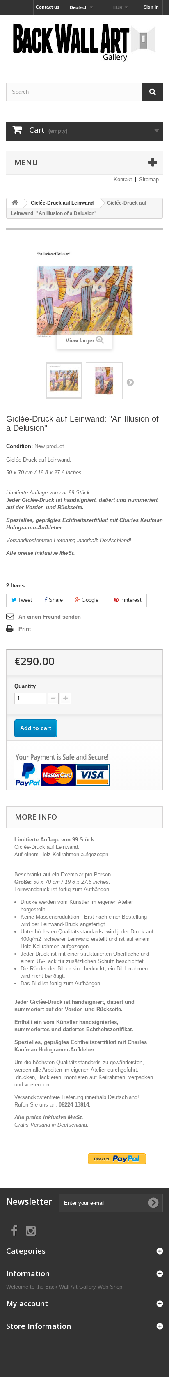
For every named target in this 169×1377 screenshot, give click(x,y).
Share (55, 600)
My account (27, 1303)
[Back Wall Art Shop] (84, 41)
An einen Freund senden (49, 617)
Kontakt (123, 179)
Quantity (25, 686)
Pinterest (130, 600)
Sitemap (149, 179)
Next (130, 382)
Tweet (24, 600)
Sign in (151, 7)
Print (24, 629)
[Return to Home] (15, 203)
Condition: (19, 446)
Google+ (91, 600)
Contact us (47, 7)
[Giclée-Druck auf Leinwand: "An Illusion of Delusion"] (64, 381)
